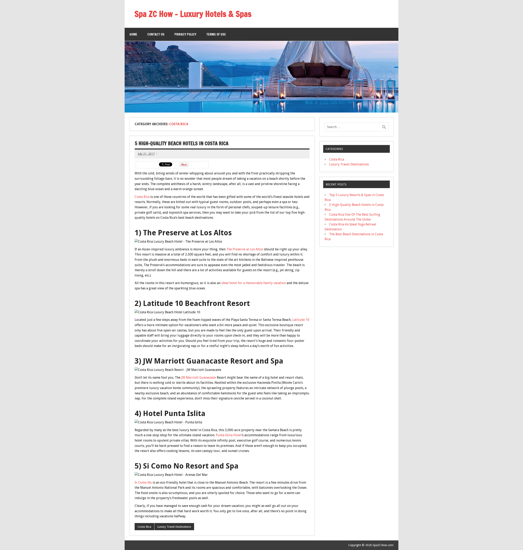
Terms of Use (216, 34)
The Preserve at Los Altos (244, 249)
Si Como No (143, 482)
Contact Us (155, 34)
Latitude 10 (300, 320)
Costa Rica (142, 197)
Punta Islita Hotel (228, 435)
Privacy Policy (185, 34)
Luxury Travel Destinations (174, 526)
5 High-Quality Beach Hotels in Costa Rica (181, 143)
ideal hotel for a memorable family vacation (253, 283)
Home (133, 34)
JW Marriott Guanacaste (198, 377)
